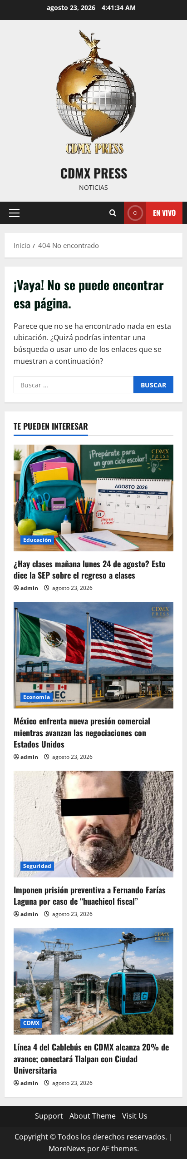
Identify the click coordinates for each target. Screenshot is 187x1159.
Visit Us (135, 1116)
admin (29, 588)
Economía (36, 697)
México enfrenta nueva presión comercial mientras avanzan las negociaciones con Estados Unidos (82, 732)
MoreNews (67, 1149)
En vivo (164, 212)
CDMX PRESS (93, 172)
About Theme (92, 1116)
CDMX (31, 1023)
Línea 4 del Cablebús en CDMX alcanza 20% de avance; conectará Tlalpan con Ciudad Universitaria (91, 1058)
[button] (14, 213)
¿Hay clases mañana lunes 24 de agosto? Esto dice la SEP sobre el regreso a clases (90, 569)
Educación (37, 540)
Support (49, 1116)
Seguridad (37, 866)
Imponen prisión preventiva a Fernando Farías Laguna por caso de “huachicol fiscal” (90, 895)
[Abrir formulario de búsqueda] (112, 213)
